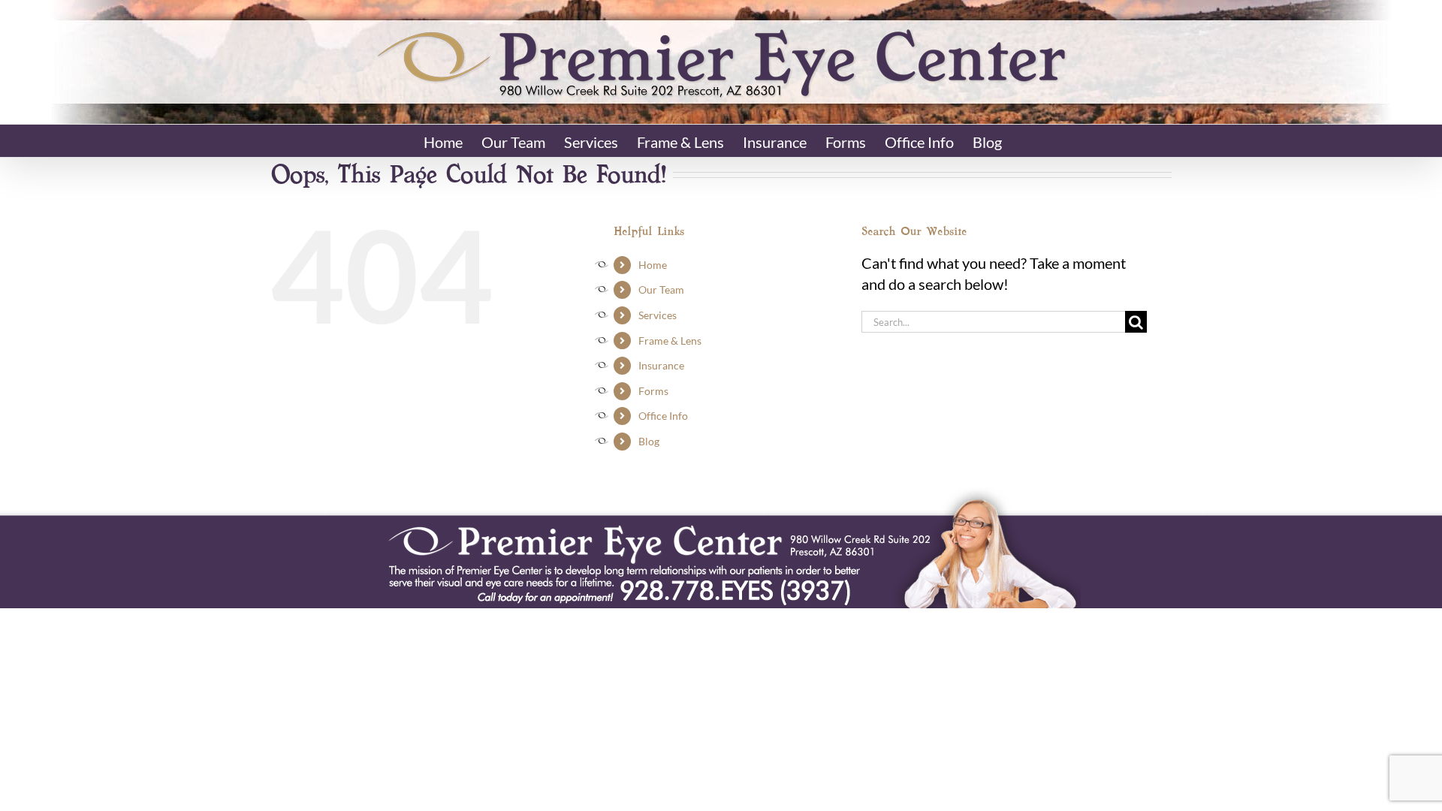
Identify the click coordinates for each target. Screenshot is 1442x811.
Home (652, 264)
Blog (648, 441)
